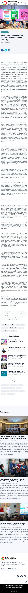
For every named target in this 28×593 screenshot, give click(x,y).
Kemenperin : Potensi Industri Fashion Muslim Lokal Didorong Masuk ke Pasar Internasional (16, 373)
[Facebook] (18, 2)
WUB (4, 394)
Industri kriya (11, 394)
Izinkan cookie (14, 591)
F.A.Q (16, 581)
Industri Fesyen (14, 391)
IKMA (12, 324)
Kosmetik (5, 327)
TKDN (22, 391)
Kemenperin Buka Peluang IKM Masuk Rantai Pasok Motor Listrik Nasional (12, 524)
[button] (2, 2)
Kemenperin (13, 385)
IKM (20, 385)
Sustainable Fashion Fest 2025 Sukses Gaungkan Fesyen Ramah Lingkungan (17, 365)
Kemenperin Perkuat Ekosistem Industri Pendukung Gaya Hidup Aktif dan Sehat (16, 349)
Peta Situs (6, 581)
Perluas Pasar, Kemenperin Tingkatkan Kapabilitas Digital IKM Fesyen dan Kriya (13, 480)
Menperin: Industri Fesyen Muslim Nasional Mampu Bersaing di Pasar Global (17, 357)
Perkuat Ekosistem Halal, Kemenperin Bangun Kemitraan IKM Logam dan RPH (13, 437)
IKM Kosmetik (13, 327)
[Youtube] (21, 2)
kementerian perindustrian (8, 388)
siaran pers (5, 330)
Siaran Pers (17, 440)
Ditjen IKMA (5, 324)
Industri (21, 327)
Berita (12, 581)
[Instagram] (24, 2)
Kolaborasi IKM (20, 324)
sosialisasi (13, 330)
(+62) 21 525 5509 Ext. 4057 (7, 568)
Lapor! (20, 581)
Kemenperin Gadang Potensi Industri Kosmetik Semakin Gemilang (12, 38)
